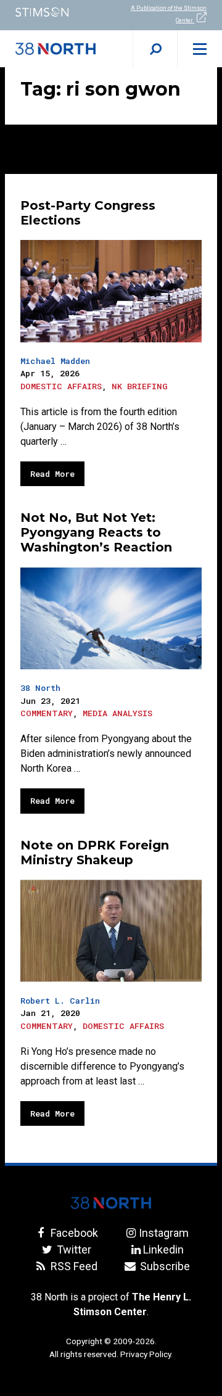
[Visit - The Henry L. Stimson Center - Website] (55, 12)
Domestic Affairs (61, 386)
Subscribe (163, 1266)
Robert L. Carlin (60, 1000)
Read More (52, 473)
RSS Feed (72, 1266)
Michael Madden (55, 360)
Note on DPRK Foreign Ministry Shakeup (94, 852)
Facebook (72, 1232)
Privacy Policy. (146, 1354)
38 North (40, 687)
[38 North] (111, 1203)
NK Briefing (140, 386)
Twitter (72, 1249)
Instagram (163, 1232)
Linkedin (163, 1249)
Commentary (46, 713)
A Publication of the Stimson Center (169, 14)
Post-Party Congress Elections (87, 213)
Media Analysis (117, 713)
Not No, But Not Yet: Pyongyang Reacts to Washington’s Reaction (96, 532)
